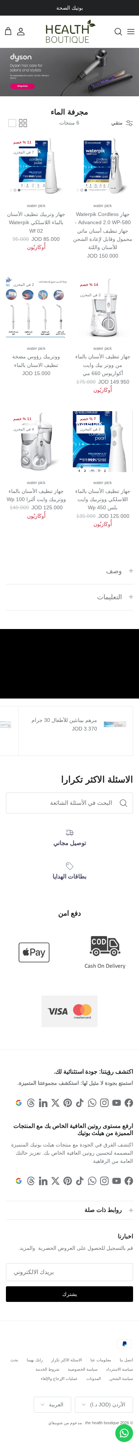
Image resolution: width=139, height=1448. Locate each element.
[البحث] (114, 31)
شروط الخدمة (47, 1369)
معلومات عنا (100, 1360)
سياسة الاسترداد (119, 1369)
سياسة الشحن (121, 1378)
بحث (14, 1360)
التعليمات (109, 597)
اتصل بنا (126, 1360)
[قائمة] (12, 123)
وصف (114, 571)
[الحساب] (24, 31)
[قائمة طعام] (131, 31)
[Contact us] (124, 1433)
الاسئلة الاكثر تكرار (66, 1360)
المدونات (93, 1378)
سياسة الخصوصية (82, 1369)
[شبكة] (23, 123)
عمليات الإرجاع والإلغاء (59, 1378)
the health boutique (102, 1422)
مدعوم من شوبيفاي (65, 1422)
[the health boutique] (70, 31)
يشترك (69, 1294)
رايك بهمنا (35, 1360)
